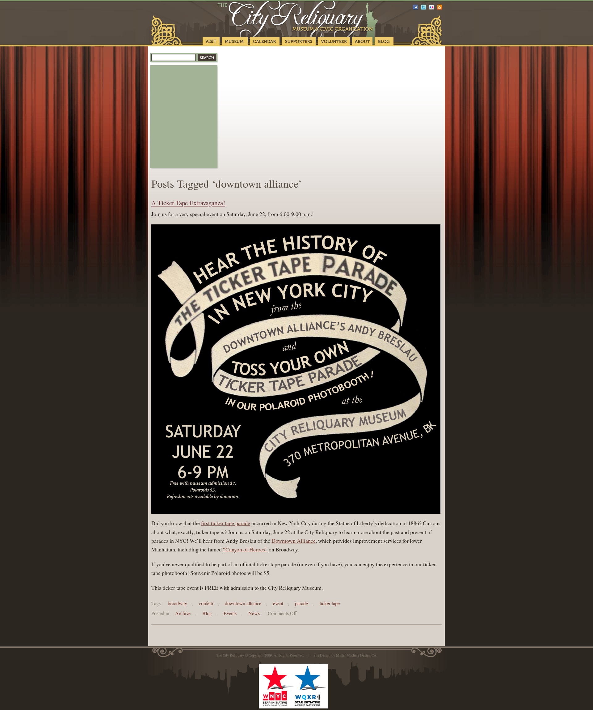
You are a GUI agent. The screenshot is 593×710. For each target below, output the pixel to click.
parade (301, 603)
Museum (235, 41)
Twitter (423, 7)
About (362, 41)
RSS (439, 7)
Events (230, 613)
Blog (384, 41)
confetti (206, 603)
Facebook (415, 7)
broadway (177, 603)
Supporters (299, 41)
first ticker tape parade (225, 523)
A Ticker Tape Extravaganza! (188, 202)
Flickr (431, 7)
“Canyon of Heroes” (245, 549)
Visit (211, 41)
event (278, 603)
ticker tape (330, 603)
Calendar (265, 41)
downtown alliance (243, 603)
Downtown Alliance (293, 540)
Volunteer (334, 41)
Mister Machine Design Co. (356, 655)
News (254, 613)
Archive (183, 613)
